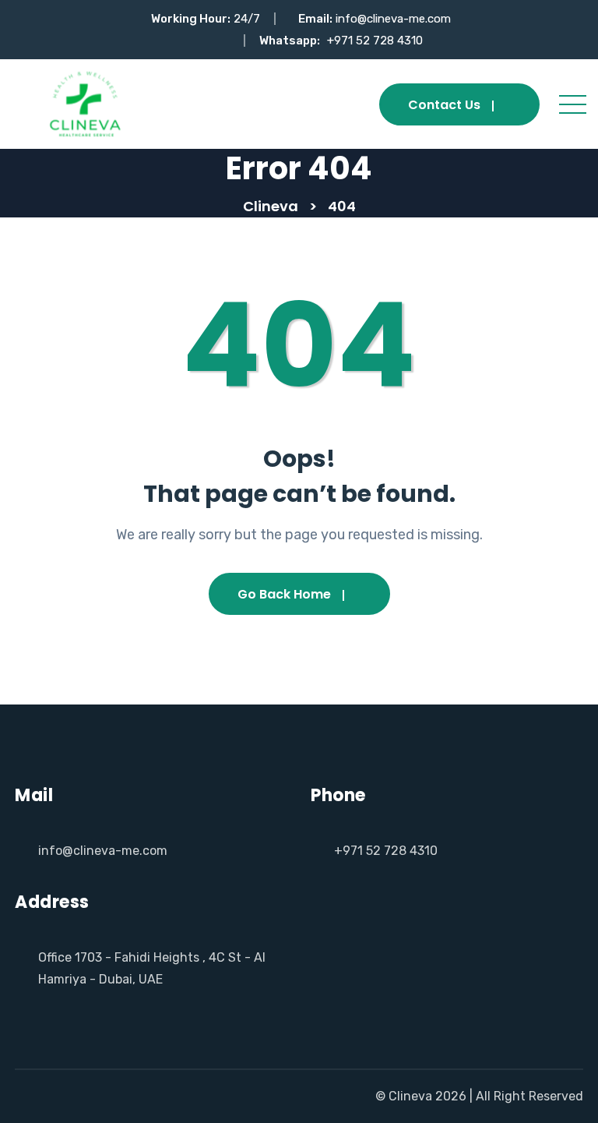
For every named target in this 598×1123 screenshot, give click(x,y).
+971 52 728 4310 (375, 41)
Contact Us (444, 105)
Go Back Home (284, 594)
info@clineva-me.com (393, 19)
